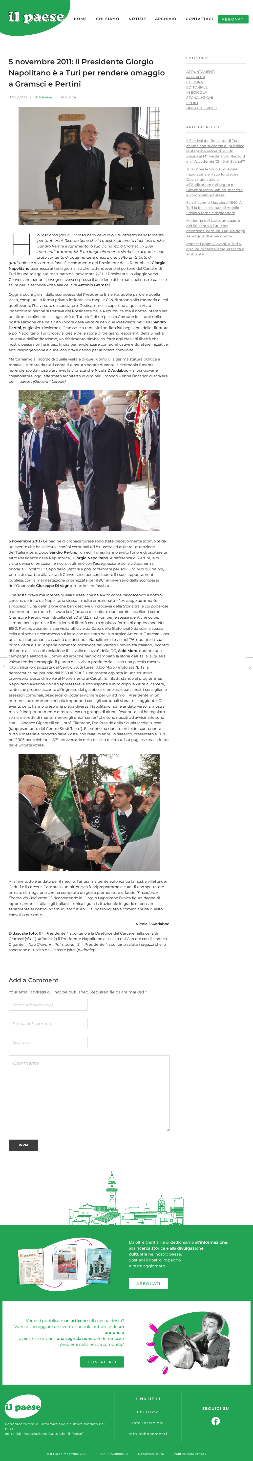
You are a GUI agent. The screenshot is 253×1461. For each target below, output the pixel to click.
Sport (192, 103)
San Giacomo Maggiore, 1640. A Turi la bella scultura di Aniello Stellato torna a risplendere (214, 207)
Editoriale (197, 87)
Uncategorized (201, 108)
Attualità (68, 97)
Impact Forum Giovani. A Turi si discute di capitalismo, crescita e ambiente (215, 249)
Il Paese (45, 97)
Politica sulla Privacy (190, 1454)
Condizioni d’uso (151, 1454)
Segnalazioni (199, 97)
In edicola (196, 92)
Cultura (194, 82)
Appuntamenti (200, 71)
